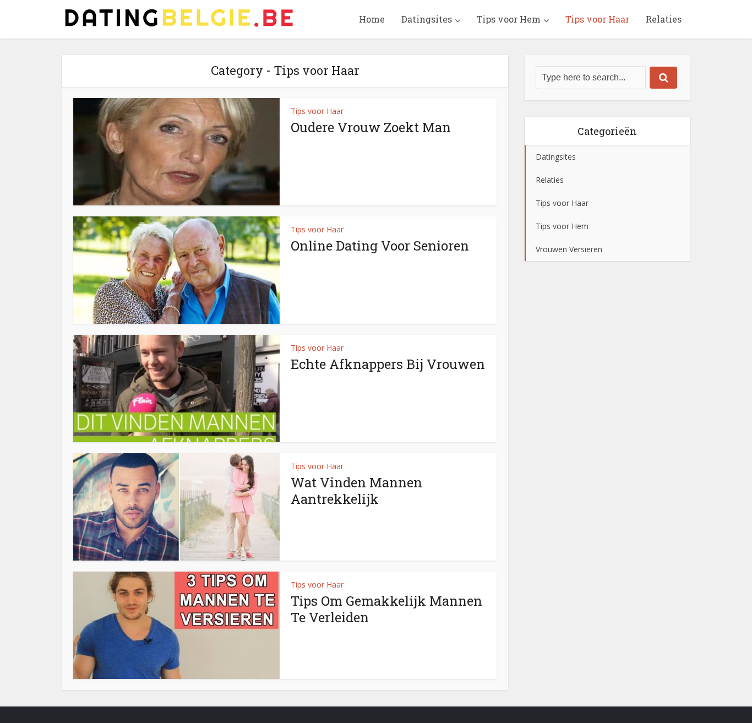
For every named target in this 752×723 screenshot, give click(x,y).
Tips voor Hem (509, 19)
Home (372, 19)
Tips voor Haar (597, 19)
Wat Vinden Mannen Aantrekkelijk (356, 491)
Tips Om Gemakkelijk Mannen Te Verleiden (386, 609)
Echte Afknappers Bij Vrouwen (388, 364)
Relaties (664, 19)
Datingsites (426, 19)
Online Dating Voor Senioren (380, 245)
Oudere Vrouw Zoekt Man (371, 127)
